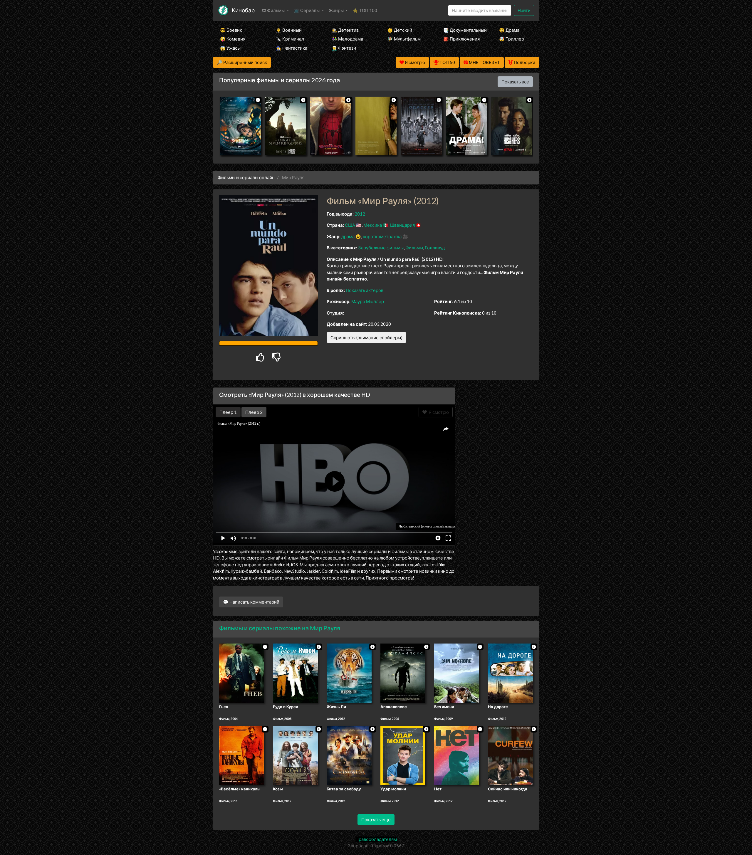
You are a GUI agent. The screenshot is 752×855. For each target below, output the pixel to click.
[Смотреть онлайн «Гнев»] (241, 672)
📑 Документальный (463, 30)
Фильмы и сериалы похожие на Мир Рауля (279, 627)
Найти (524, 10)
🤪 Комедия (232, 38)
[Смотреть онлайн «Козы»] (295, 755)
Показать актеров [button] (364, 290)
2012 (360, 213)
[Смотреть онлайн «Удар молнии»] (402, 755)
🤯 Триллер (511, 38)
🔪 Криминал (290, 38)
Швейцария (402, 225)
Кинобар (243, 10)
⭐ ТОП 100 (364, 10)
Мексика (372, 225)
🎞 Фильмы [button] (274, 10)
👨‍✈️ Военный (289, 30)
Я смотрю (438, 412)
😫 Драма (509, 30)
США (350, 225)
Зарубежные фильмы (381, 247)
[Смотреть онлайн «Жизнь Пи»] (349, 672)
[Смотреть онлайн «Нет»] (456, 755)
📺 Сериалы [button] (307, 10)
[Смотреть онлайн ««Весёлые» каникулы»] (241, 755)
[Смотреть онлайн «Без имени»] (456, 672)
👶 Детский (399, 30)
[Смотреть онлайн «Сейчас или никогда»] (510, 755)
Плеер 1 (228, 412)
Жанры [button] (337, 10)
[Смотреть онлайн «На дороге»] (510, 672)
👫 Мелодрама (347, 38)
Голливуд (435, 247)
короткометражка (382, 236)
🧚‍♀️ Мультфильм (404, 38)
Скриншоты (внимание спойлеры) (366, 337)
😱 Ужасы (230, 48)
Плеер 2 (254, 412)
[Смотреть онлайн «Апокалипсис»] (402, 672)
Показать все (515, 81)
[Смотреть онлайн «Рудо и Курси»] (295, 672)
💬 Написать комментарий (251, 601)
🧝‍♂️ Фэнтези (344, 48)
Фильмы (414, 247)
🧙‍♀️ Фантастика (291, 48)
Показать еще (376, 819)
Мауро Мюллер (367, 301)
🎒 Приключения (461, 38)
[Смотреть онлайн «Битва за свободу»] (349, 755)
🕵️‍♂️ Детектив (345, 30)
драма (348, 236)
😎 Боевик (231, 30)
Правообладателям (376, 839)
